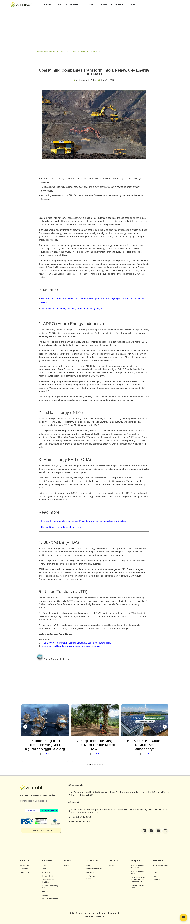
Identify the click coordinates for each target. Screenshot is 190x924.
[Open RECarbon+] (125, 4)
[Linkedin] (144, 831)
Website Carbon (49, 810)
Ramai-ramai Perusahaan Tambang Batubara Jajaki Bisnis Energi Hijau (76, 643)
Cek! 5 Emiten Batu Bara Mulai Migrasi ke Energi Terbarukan (71, 646)
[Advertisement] (95, 29)
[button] (87, 764)
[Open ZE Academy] (80, 4)
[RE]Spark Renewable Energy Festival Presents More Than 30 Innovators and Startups (83, 521)
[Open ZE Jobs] (95, 4)
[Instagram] (165, 831)
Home (39, 51)
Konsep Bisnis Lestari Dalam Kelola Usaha (62, 527)
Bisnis (46, 51)
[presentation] (25, 727)
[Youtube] (158, 831)
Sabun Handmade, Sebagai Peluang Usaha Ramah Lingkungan (71, 308)
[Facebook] (151, 831)
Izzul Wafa (46, 754)
